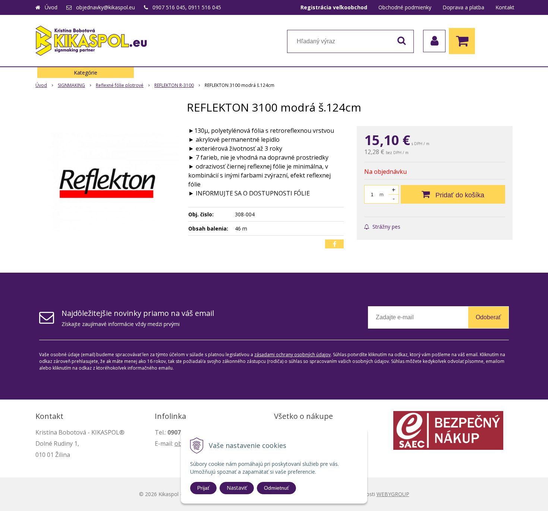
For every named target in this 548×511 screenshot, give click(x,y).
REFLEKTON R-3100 (174, 85)
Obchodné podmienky (404, 7)
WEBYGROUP (393, 494)
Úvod (51, 7)
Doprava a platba (463, 7)
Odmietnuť (276, 488)
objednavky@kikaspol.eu (105, 7)
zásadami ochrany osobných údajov (292, 354)
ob (178, 443)
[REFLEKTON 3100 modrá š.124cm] (107, 182)
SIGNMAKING (71, 85)
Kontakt (504, 7)
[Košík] (464, 41)
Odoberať (488, 317)
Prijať (203, 488)
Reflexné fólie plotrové (120, 85)
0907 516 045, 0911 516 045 (186, 7)
